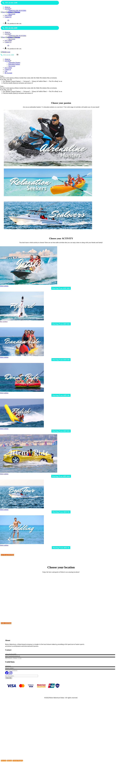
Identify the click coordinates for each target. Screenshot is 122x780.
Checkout (9, 760)
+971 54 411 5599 (11, 3)
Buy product (4, 321)
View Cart (3, 760)
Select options (4, 286)
